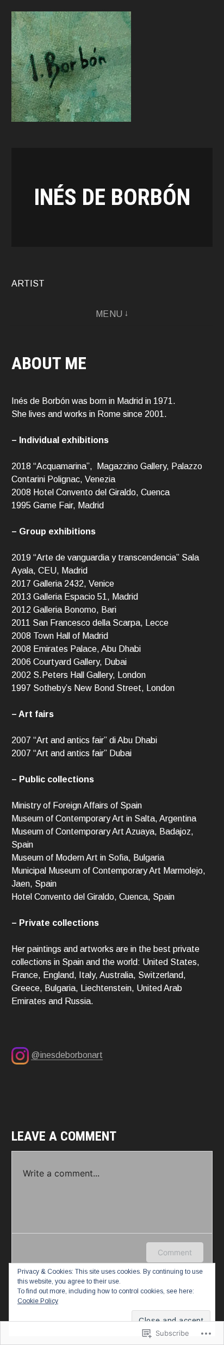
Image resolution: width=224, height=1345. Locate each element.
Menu (109, 314)
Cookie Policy (37, 1301)
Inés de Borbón (112, 197)
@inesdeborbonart (67, 1055)
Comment (175, 1252)
